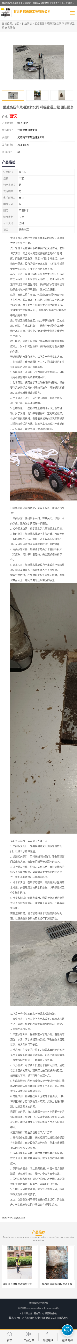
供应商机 (27, 23)
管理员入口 (51, 1318)
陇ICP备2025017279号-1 (49, 1308)
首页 (16, 23)
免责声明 (40, 1318)
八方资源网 (28, 1318)
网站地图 (63, 1318)
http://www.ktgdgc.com (13, 1217)
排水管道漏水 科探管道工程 (57, 1284)
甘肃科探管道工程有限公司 (32, 1313)
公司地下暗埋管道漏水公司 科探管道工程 (25, 1284)
